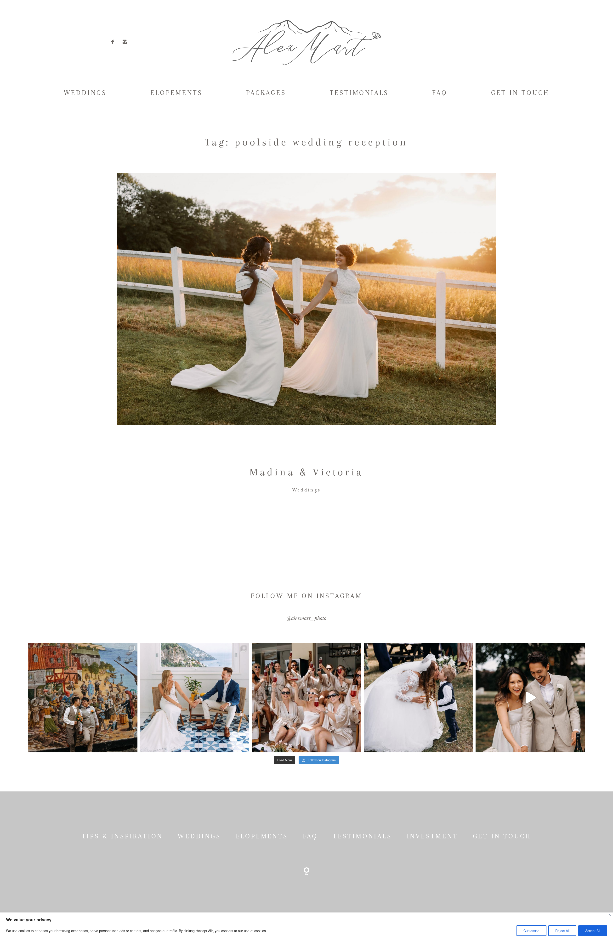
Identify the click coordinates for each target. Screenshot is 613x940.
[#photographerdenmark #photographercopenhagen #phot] (530, 697)
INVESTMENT (432, 836)
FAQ (439, 93)
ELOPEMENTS (176, 93)
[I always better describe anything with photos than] (306, 697)
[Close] (610, 915)
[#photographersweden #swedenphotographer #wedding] (418, 697)
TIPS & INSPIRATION (122, 836)
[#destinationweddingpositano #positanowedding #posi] (194, 697)
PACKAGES (266, 93)
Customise (531, 930)
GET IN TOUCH (520, 93)
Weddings (306, 490)
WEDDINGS (85, 93)
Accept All (592, 930)
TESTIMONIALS (359, 93)
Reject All (562, 930)
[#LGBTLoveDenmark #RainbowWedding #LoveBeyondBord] (82, 697)
